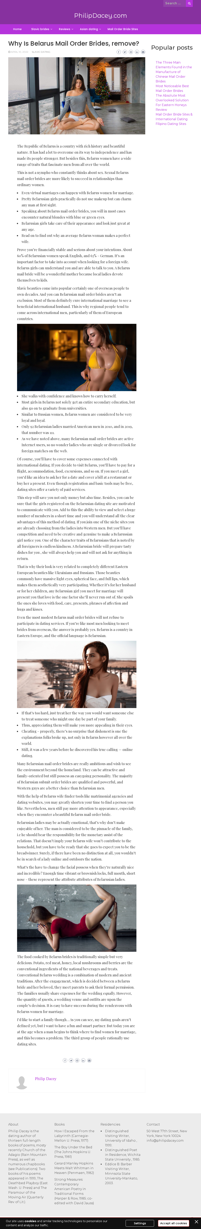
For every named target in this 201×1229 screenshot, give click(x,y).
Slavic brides (40, 29)
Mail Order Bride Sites (123, 29)
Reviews (64, 29)
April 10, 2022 (19, 51)
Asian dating (89, 29)
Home (17, 29)
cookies (30, 1221)
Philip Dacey (46, 1078)
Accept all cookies (173, 1223)
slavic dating (41, 51)
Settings (140, 1223)
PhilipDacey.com (100, 15)
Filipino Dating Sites (171, 124)
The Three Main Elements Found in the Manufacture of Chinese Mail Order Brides (174, 72)
